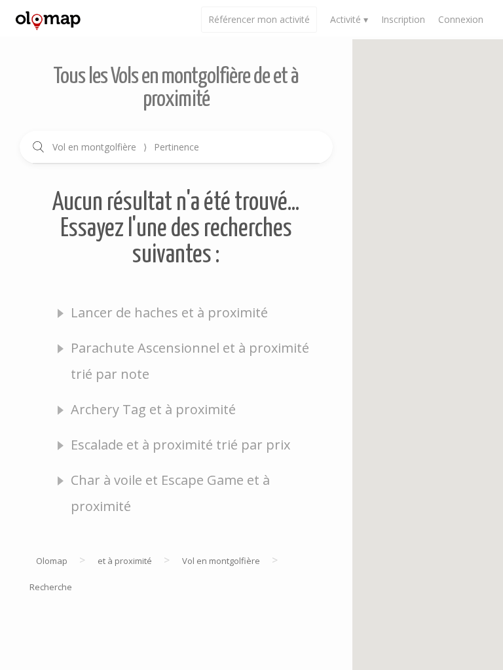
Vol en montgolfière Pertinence (125, 147)
